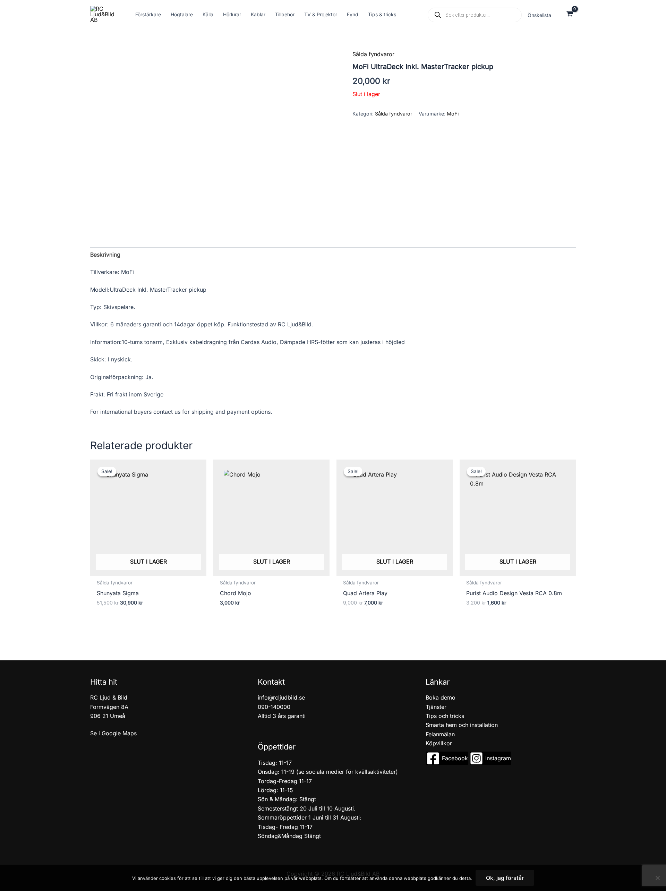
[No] (657, 877)
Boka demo (440, 697)
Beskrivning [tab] (105, 254)
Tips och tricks (445, 715)
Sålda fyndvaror (373, 54)
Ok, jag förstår (505, 877)
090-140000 (274, 706)
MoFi (453, 114)
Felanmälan (440, 734)
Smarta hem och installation (462, 724)
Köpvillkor (439, 743)
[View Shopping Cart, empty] (569, 14)
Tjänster (436, 706)
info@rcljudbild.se (281, 697)
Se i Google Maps (113, 733)
